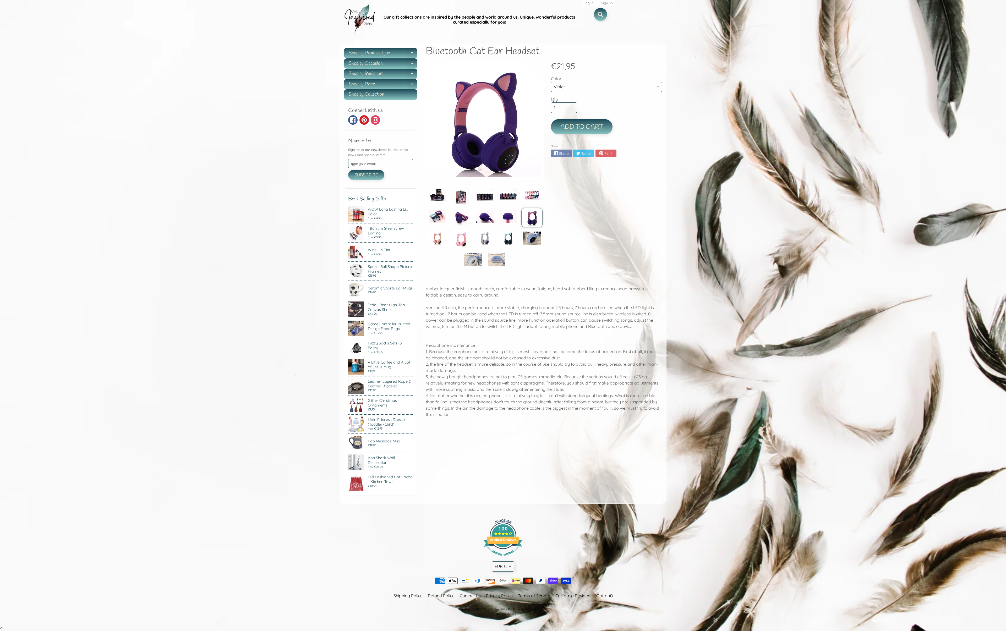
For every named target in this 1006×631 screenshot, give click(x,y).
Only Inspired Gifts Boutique (501, 609)
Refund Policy (441, 595)
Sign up (607, 3)
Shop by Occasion (383, 64)
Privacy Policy (499, 595)
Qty (554, 99)
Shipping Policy (408, 595)
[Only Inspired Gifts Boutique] (359, 19)
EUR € (501, 566)
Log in (588, 3)
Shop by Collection (366, 94)
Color (556, 78)
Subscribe (366, 175)
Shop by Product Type (383, 54)
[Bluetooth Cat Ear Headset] (437, 194)
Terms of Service (534, 595)
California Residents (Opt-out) (584, 595)
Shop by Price (383, 85)
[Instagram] (375, 120)
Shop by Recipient (383, 74)
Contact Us (470, 595)
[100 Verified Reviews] (503, 558)
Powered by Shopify (503, 614)
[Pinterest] (364, 120)
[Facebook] (353, 120)
